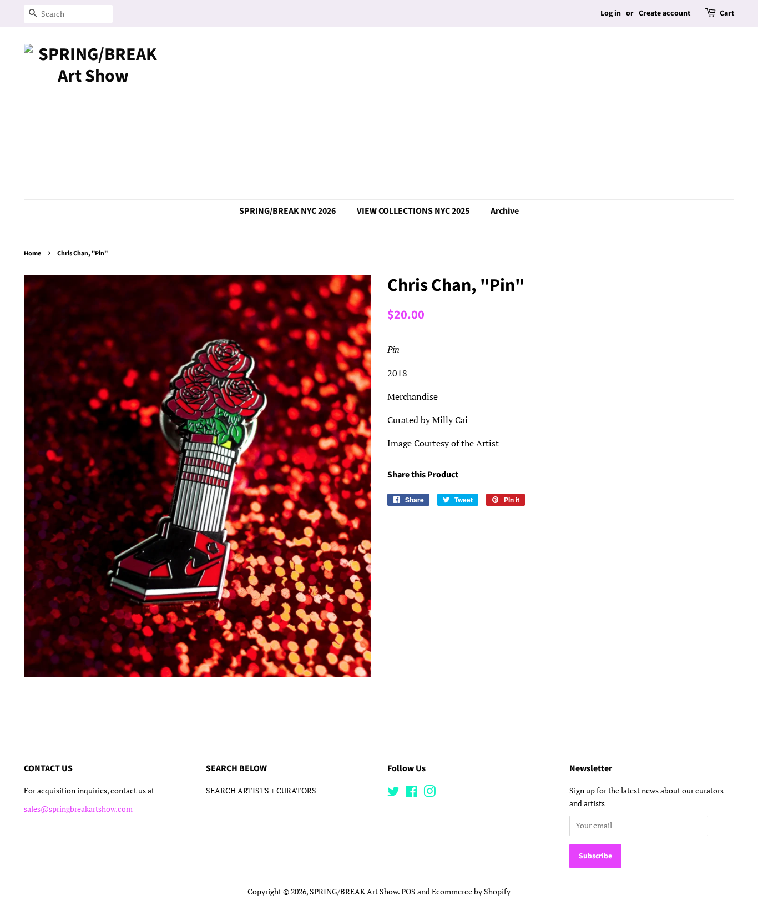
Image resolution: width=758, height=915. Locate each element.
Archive (505, 211)
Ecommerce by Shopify (471, 892)
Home (32, 253)
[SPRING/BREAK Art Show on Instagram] (429, 793)
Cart (727, 13)
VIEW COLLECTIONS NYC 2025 (413, 211)
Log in (610, 13)
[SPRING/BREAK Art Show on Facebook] (411, 793)
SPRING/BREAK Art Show (354, 892)
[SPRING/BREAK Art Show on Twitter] (393, 793)
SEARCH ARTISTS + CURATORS (261, 791)
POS (408, 892)
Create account (664, 13)
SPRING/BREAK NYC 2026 (287, 211)
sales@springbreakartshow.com (78, 809)
